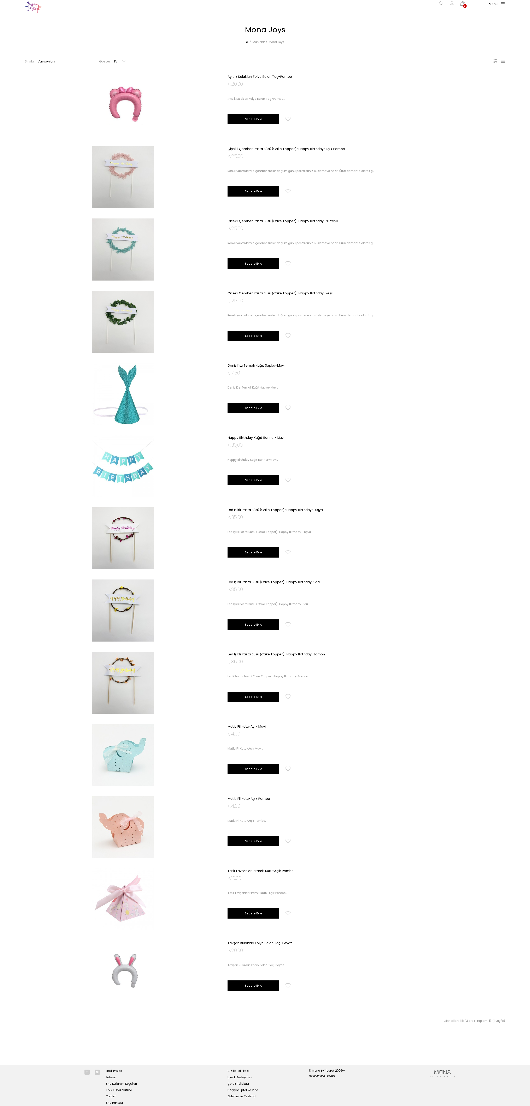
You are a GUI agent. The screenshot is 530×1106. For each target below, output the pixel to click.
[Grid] (494, 62)
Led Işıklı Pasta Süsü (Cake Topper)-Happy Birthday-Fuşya (275, 509)
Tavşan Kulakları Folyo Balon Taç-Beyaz (260, 943)
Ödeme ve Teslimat (242, 1096)
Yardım (111, 1096)
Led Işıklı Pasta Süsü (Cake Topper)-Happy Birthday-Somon (276, 654)
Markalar (258, 42)
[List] (501, 62)
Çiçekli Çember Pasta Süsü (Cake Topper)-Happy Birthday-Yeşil (280, 293)
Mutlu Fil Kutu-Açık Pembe (249, 798)
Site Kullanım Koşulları (121, 1084)
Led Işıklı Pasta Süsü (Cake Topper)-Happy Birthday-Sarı (274, 582)
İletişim (111, 1077)
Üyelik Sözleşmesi (240, 1077)
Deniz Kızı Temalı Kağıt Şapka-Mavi (256, 365)
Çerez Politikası (238, 1084)
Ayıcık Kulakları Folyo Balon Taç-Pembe (260, 76)
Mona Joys (276, 42)
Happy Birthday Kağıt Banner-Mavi (256, 437)
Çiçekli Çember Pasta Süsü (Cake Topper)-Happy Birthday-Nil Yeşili (283, 221)
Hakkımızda (114, 1071)
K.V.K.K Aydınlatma (119, 1090)
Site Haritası (114, 1103)
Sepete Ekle (253, 119)
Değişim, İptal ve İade (243, 1090)
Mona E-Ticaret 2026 (328, 1071)
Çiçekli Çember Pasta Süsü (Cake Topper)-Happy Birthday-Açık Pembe (286, 148)
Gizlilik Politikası (238, 1071)
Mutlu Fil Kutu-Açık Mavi (247, 726)
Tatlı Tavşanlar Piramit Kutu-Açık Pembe (261, 870)
